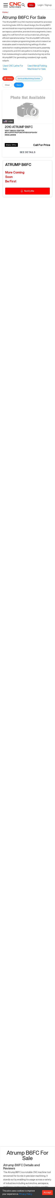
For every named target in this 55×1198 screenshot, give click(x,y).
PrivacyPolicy (25, 1194)
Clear (7, 85)
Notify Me (29, 191)
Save (18, 85)
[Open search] (23, 5)
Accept (47, 1192)
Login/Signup (45, 5)
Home (5, 12)
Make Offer (11, 145)
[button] (27, 127)
